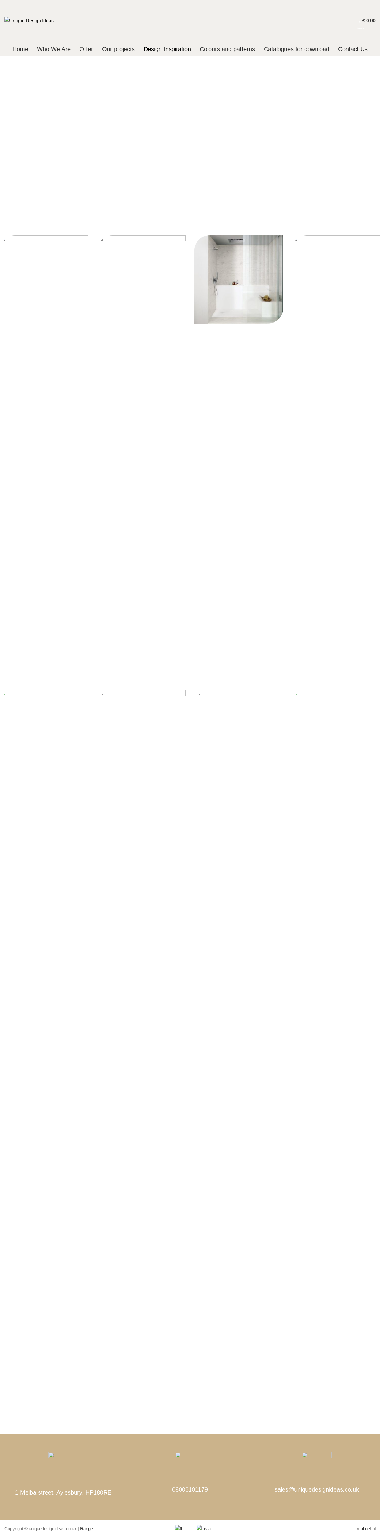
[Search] (354, 21)
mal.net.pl (366, 1528)
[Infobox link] (190, 1477)
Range (86, 1528)
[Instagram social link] (343, 20)
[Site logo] (29, 20)
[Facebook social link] (329, 20)
